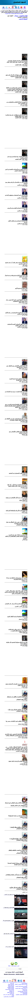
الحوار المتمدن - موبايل (20, 15)
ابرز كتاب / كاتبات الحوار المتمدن (21, 988)
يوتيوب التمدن (24, 989)
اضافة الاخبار (25, 993)
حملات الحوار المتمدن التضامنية (21, 994)
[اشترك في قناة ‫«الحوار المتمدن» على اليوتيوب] (14, 13)
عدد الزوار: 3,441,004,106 (22, 991)
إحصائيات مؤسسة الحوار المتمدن (21, 986)
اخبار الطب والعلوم (10, 992)
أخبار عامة (12, 983)
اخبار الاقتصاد (11, 991)
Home (9, 965)
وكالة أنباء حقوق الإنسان (9, 989)
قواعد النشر (25, 987)
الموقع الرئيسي (23, 19)
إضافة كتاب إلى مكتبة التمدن (9, 996)
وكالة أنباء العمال (11, 988)
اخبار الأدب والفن (11, 985)
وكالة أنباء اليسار (11, 986)
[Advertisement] (14, 36)
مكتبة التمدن (25, 990)
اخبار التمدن (12, 993)
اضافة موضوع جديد (23, 992)
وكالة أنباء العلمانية (10, 987)
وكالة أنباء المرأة (11, 984)
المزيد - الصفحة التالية (15, 965)
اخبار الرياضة (11, 990)
